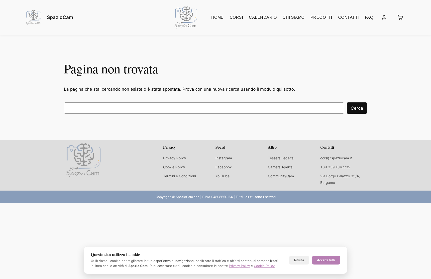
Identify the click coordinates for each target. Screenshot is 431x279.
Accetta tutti (326, 260)
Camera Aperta (280, 167)
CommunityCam (281, 176)
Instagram (224, 158)
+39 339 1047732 (335, 167)
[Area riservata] (384, 17)
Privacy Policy (174, 158)
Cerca (357, 108)
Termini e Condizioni (179, 176)
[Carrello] (400, 17)
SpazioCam (60, 17)
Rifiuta (299, 260)
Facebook (224, 167)
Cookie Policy (174, 167)
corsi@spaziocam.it (336, 158)
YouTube (222, 176)
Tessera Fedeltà (281, 158)
